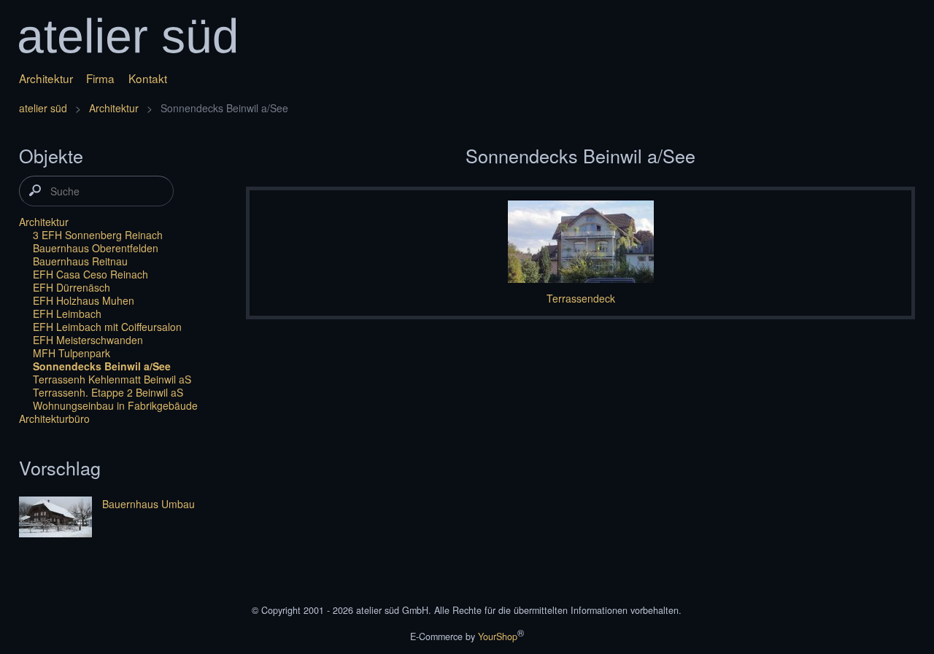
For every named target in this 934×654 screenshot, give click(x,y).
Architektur (46, 78)
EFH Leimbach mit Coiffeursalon (107, 327)
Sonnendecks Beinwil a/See (102, 366)
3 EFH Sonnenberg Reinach (98, 235)
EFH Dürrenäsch (71, 287)
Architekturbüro (54, 418)
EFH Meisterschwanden (88, 340)
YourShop (497, 636)
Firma (100, 78)
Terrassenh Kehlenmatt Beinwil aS (112, 379)
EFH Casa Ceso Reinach (90, 274)
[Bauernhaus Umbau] (55, 518)
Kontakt (147, 78)
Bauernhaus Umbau (148, 504)
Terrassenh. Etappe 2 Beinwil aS (108, 392)
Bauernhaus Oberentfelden (95, 248)
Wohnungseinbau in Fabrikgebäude (115, 405)
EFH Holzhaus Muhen (83, 300)
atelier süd (43, 108)
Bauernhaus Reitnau (80, 261)
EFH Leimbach (67, 313)
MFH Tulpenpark (71, 353)
